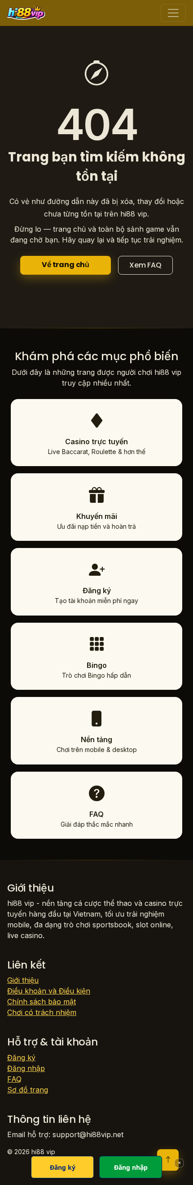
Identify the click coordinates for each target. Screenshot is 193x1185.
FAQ (14, 1079)
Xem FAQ (145, 265)
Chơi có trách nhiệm (41, 1012)
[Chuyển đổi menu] (173, 13)
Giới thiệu (23, 980)
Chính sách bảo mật (41, 1001)
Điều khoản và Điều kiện (48, 990)
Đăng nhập (26, 1068)
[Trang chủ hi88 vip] (26, 13)
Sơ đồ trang (27, 1089)
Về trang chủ (65, 264)
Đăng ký (21, 1057)
